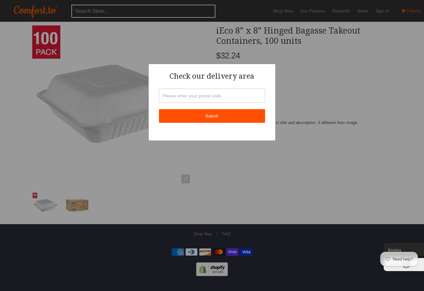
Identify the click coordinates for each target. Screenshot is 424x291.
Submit (211, 116)
